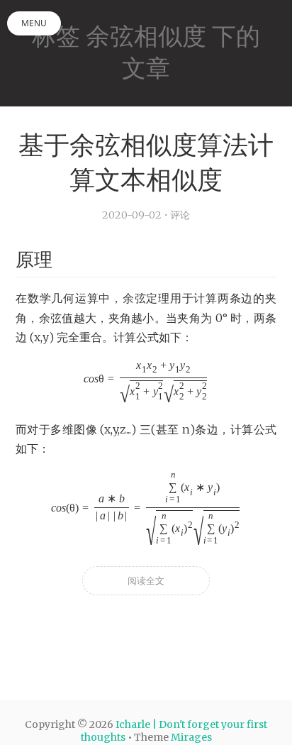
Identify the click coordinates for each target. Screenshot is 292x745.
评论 (180, 215)
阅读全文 (146, 581)
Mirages (191, 737)
